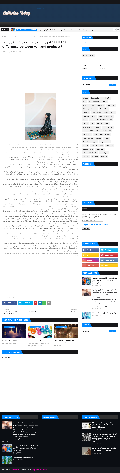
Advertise (103, 68)
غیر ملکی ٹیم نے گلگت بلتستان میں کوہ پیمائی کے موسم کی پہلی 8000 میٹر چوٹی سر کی (104, 280)
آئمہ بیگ (85, 142)
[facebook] (90, 250)
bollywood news (88, 105)
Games (85, 55)
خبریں (101, 145)
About (102, 65)
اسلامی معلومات (12, 37)
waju (5, 52)
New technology (88, 127)
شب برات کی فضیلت (9, 340)
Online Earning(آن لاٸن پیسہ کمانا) (104, 313)
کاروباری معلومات (88, 149)
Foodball (86, 116)
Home (4, 37)
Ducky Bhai (103, 109)
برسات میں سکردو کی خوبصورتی (45, 30)
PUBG (85, 131)
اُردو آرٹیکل (93, 142)
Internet (85, 124)
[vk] (109, 260)
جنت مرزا (94, 145)
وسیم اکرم (95, 156)
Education (86, 113)
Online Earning (107, 127)
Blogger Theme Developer (40, 470)
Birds (84, 102)
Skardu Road (87, 134)
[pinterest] (109, 255)
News (98, 127)
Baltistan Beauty (96, 98)
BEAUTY (107, 98)
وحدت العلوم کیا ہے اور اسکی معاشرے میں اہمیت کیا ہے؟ (39, 341)
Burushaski (100, 105)
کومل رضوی (99, 149)
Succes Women (88, 138)
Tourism (106, 138)
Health (92, 120)
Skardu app (107, 131)
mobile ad (40, 8)
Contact (84, 68)
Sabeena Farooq (95, 131)
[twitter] (109, 250)
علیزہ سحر (109, 145)
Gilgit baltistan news (105, 116)
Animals (85, 98)
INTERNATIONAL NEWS (104, 120)
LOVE (92, 124)
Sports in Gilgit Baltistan (102, 134)
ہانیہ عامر (86, 156)
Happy (85, 120)
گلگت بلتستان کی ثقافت (90, 153)
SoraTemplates (15, 470)
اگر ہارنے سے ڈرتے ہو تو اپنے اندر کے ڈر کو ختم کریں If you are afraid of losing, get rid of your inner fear (104, 437)
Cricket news (111, 105)
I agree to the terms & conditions (95, 224)
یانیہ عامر (104, 156)
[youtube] (90, 265)
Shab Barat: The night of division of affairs (64, 341)
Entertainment (96, 113)
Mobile (99, 124)
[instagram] (90, 260)
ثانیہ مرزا (85, 145)
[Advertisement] (40, 72)
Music (92, 55)
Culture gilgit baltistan (90, 109)
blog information (94, 102)
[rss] (90, 255)
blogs (105, 102)
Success (98, 138)
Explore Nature (109, 113)
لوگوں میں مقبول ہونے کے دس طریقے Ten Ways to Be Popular (104, 449)
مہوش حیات (104, 153)
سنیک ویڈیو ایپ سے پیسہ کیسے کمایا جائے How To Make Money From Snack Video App (104, 424)
